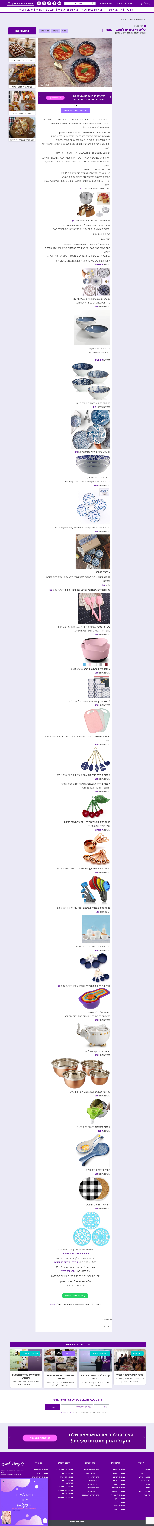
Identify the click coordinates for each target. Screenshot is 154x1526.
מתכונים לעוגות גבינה (65, 1490)
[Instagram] (44, 3)
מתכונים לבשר (119, 1506)
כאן (80, 188)
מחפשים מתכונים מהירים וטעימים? (60, 1377)
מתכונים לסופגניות (66, 1477)
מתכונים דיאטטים (118, 1484)
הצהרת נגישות (3, 1472)
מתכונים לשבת (42, 1473)
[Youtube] (59, 3)
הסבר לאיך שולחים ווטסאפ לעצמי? (26, 1376)
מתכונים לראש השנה (91, 1470)
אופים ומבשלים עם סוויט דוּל (76, 1253)
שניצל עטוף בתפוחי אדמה (22, 87)
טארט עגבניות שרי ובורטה (22, 113)
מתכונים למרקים (119, 1477)
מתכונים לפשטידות (118, 1495)
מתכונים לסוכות (93, 1484)
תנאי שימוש (20, 1471)
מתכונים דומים (22, 30)
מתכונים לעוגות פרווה (65, 1497)
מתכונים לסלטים (119, 1480)
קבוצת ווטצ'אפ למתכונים (66, 1262)
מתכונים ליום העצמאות (90, 1495)
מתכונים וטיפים (144, 1491)
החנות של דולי (145, 1480)
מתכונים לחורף (119, 1509)
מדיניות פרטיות (11, 1471)
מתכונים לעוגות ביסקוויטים (67, 1481)
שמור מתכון (44, 30)
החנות (119, 3)
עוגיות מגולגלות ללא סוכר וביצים (22, 60)
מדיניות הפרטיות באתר (66, 1412)
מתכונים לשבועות (92, 1473)
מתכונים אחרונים (106, 3)
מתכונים (131, 3)
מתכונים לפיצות (119, 1470)
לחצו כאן (98, 264)
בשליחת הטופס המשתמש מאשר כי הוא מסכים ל (83, 1412)
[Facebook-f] (54, 3)
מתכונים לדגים (119, 1502)
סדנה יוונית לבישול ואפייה (129, 1374)
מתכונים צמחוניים (118, 1491)
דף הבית (130, 9)
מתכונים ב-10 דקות (92, 9)
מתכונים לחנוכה (93, 1480)
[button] (64, 31)
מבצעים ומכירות (144, 1477)
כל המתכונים (115, 9)
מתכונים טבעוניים (118, 1488)
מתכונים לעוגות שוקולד (64, 1470)
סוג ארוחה (27, 9)
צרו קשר (147, 1495)
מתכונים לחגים (47, 9)
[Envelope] (39, 3)
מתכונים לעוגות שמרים (65, 1486)
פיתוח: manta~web (77, 1521)
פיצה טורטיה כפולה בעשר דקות (22, 140)
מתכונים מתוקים (69, 9)
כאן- (96, 485)
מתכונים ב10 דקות (41, 1470)
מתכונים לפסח (93, 1477)
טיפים (148, 1484)
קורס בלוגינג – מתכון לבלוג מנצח (95, 1377)
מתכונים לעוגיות (67, 1494)
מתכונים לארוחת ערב (40, 1477)
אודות (148, 1488)
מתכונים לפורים (93, 1491)
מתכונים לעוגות (67, 1473)
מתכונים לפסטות (119, 1473)
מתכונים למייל (68, 1271)
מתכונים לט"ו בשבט (91, 1488)
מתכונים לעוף (120, 1498)
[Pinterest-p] (49, 3)
